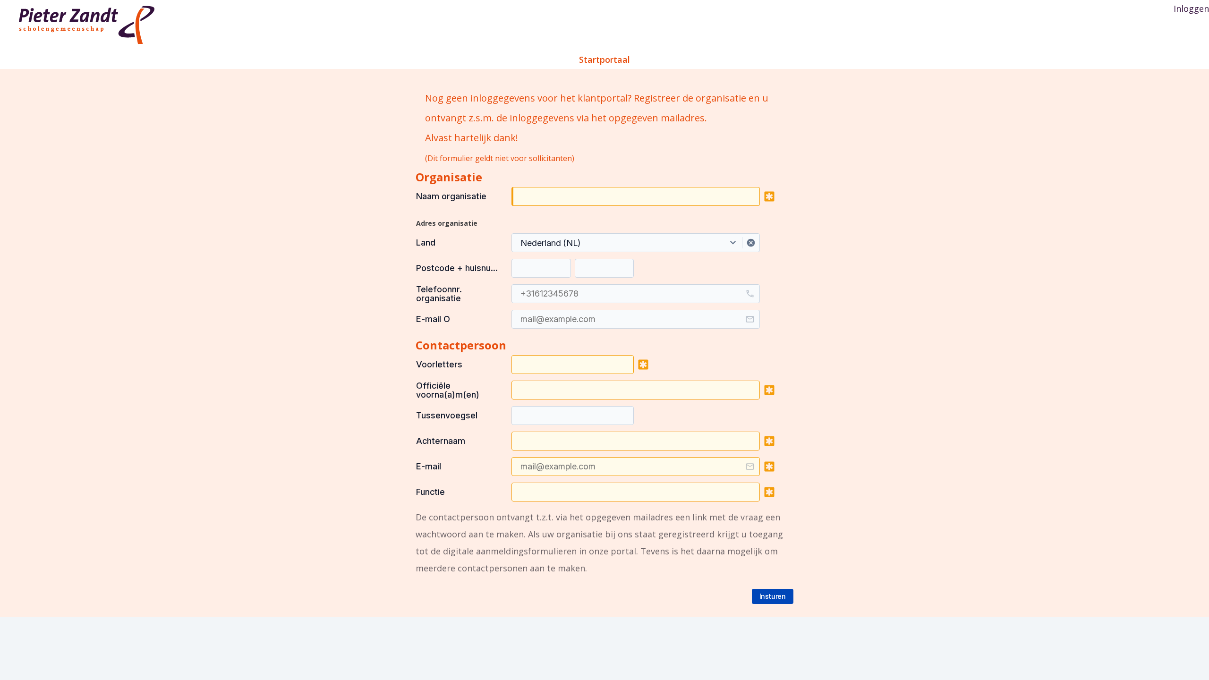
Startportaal (604, 59)
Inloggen (1191, 8)
